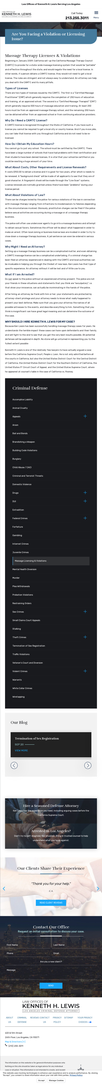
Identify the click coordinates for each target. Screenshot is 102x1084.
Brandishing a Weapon (23, 442)
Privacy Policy (57, 1019)
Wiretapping (18, 697)
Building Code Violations (24, 450)
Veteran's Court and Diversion (27, 663)
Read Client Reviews (51, 902)
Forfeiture (17, 527)
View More (21, 750)
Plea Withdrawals (21, 586)
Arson (15, 425)
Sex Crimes (18, 612)
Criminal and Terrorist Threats (27, 476)
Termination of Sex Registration (28, 646)
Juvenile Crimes (20, 552)
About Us (9, 1019)
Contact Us (45, 1019)
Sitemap (68, 1017)
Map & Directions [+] (15, 1041)
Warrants (17, 680)
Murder (16, 578)
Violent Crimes (19, 671)
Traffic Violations (20, 654)
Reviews (34, 1017)
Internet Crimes (20, 544)
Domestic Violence (21, 484)
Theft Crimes (19, 637)
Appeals (16, 416)
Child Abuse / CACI (21, 467)
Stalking (16, 629)
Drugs (15, 493)
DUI (14, 501)
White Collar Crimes (22, 688)
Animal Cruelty (20, 408)
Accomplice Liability (22, 399)
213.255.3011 (77, 18)
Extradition (18, 510)
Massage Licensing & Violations (30, 561)
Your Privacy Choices (85, 1019)
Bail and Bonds (19, 433)
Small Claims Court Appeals (26, 620)
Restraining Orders (21, 603)
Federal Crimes (19, 518)
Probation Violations (22, 595)
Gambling (17, 535)
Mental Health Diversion (24, 569)
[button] (96, 15)
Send (51, 985)
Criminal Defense (22, 1019)
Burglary (16, 459)
